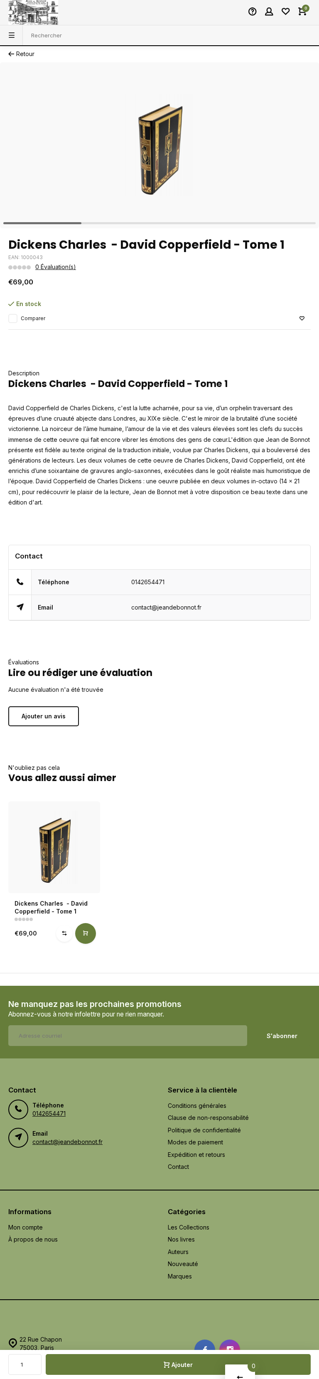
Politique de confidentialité (204, 1130)
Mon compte (25, 1227)
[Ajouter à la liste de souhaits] (301, 318)
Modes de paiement (195, 1142)
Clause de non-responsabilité (208, 1117)
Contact (178, 1166)
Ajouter (182, 1364)
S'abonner (282, 1035)
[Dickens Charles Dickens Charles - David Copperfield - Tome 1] (54, 847)
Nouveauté (183, 1263)
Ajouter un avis (44, 716)
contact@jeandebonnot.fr (166, 607)
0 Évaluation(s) (55, 266)
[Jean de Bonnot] (33, 12)
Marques (180, 1276)
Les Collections (188, 1227)
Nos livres (181, 1239)
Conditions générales (197, 1105)
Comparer (33, 318)
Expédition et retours (196, 1154)
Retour (25, 53)
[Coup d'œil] (85, 933)
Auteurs (178, 1251)
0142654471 (147, 581)
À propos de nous (33, 1239)
